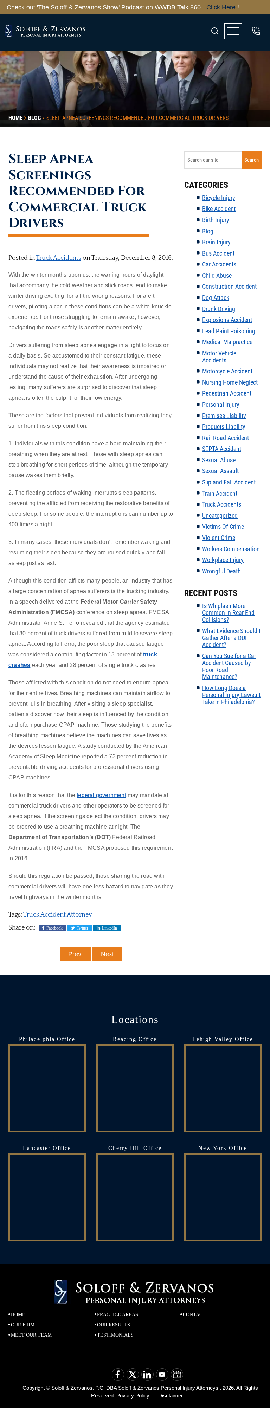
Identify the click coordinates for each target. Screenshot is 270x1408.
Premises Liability (224, 415)
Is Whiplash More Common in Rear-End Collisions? (228, 613)
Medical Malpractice (227, 342)
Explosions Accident (227, 319)
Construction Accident (229, 286)
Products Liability (223, 426)
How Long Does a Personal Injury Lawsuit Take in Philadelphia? (231, 695)
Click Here (215, 7)
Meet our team (31, 1335)
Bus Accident (218, 253)
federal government (101, 795)
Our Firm (22, 1324)
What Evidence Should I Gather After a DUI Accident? (231, 638)
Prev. (75, 954)
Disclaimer (170, 1396)
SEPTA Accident (221, 448)
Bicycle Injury (218, 197)
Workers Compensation (231, 549)
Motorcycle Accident (227, 371)
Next (107, 954)
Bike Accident (219, 208)
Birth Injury (215, 220)
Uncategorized (220, 515)
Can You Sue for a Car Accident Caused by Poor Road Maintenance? (229, 666)
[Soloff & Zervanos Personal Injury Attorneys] (45, 31)
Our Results (113, 1324)
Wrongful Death (221, 571)
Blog (207, 231)
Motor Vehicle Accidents (219, 356)
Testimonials (115, 1335)
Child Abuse (217, 275)
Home (18, 1314)
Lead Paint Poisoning (228, 331)
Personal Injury (220, 404)
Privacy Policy (132, 1396)
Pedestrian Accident (226, 393)
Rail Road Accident (225, 438)
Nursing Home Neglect (230, 382)
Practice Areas (117, 1314)
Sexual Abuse (219, 460)
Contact (194, 1314)
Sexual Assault (220, 471)
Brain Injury (216, 242)
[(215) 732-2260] (256, 31)
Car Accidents (219, 264)
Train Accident (219, 493)
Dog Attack (215, 297)
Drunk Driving (218, 309)
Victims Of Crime (223, 526)
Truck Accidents (58, 258)
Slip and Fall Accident (229, 482)
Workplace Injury (223, 560)
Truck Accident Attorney (57, 914)
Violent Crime (218, 537)
